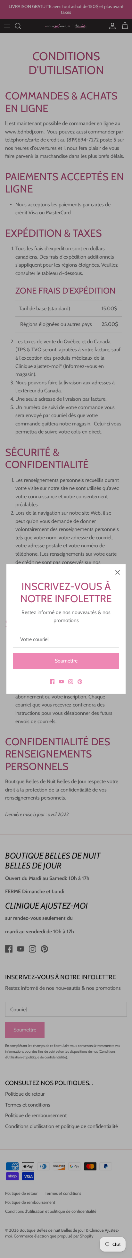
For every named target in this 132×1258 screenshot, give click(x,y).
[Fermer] (118, 572)
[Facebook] (52, 681)
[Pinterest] (80, 681)
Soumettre (66, 661)
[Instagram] (70, 681)
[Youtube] (61, 681)
